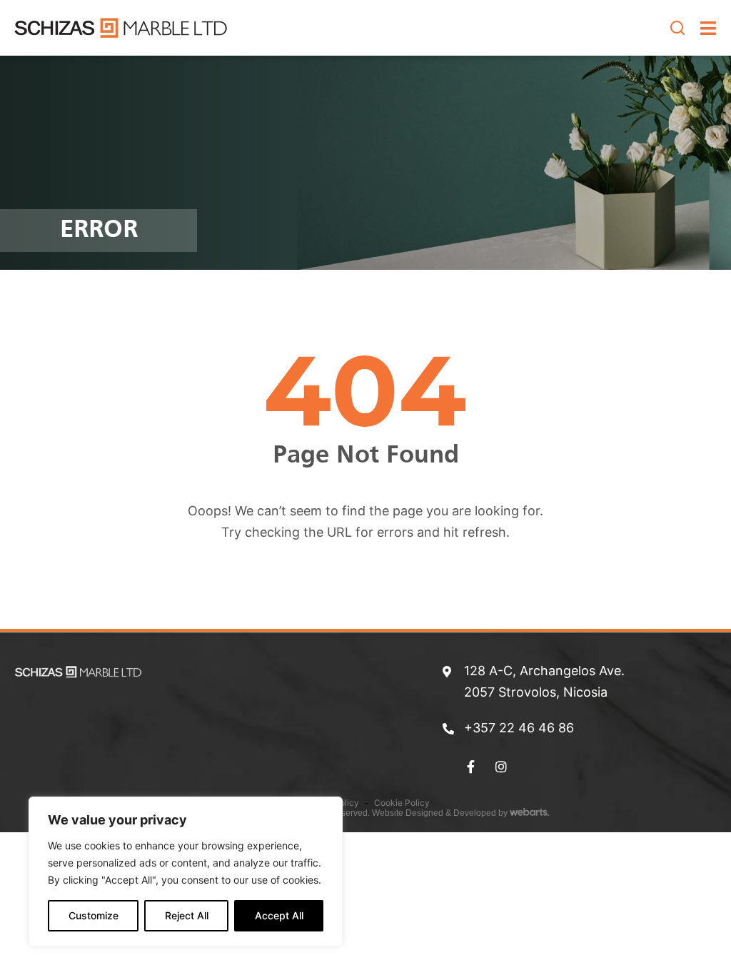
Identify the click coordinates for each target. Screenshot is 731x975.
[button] (677, 28)
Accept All (279, 915)
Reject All (186, 915)
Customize (94, 915)
